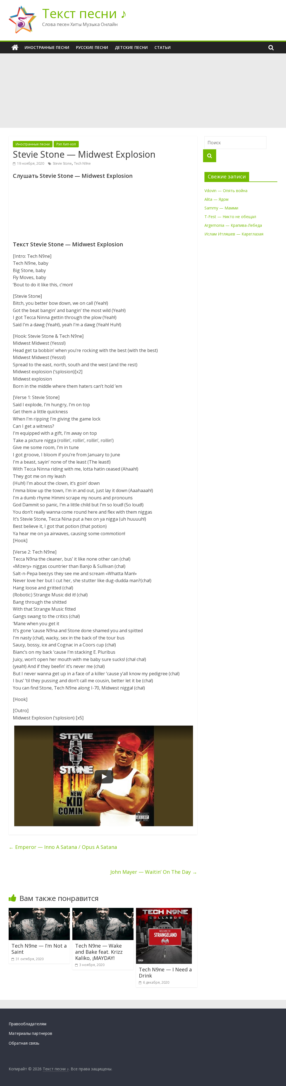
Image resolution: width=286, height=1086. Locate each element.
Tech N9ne (82, 163)
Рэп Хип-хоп (66, 144)
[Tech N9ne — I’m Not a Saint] (39, 911)
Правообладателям (27, 1023)
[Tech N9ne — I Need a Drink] (164, 911)
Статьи (162, 47)
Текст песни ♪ (84, 13)
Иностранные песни (47, 47)
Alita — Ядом (216, 199)
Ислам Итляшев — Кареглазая (233, 234)
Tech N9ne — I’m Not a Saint (39, 948)
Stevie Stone (62, 163)
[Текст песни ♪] (15, 47)
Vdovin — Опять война (225, 190)
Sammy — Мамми (221, 208)
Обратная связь (24, 1043)
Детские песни (131, 47)
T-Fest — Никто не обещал (230, 216)
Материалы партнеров (30, 1033)
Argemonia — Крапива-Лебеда (233, 225)
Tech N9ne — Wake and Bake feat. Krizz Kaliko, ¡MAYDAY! (99, 951)
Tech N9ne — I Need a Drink (165, 972)
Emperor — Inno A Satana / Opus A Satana (63, 847)
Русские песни (92, 47)
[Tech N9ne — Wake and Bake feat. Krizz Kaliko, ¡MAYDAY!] (103, 911)
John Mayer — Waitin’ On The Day (153, 871)
